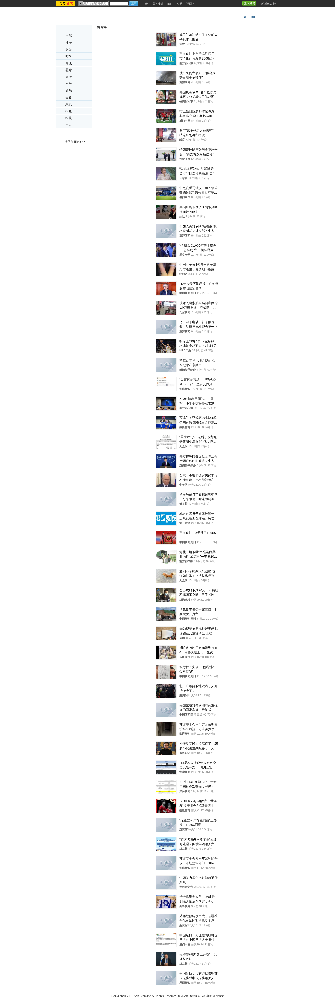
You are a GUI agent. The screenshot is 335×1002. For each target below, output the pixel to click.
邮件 (170, 3)
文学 (68, 84)
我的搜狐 (157, 3)
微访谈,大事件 (269, 3)
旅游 (68, 77)
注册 (145, 3)
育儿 (68, 63)
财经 (68, 49)
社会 (68, 42)
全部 (68, 36)
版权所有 (195, 996)
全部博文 (218, 996)
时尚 (68, 56)
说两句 (190, 3)
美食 (68, 97)
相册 (179, 3)
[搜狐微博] (258, 2)
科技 (68, 118)
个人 (68, 125)
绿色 (68, 111)
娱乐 (68, 90)
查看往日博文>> (75, 141)
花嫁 (68, 70)
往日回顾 (249, 16)
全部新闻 (206, 996)
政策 (68, 104)
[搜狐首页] (66, 3)
